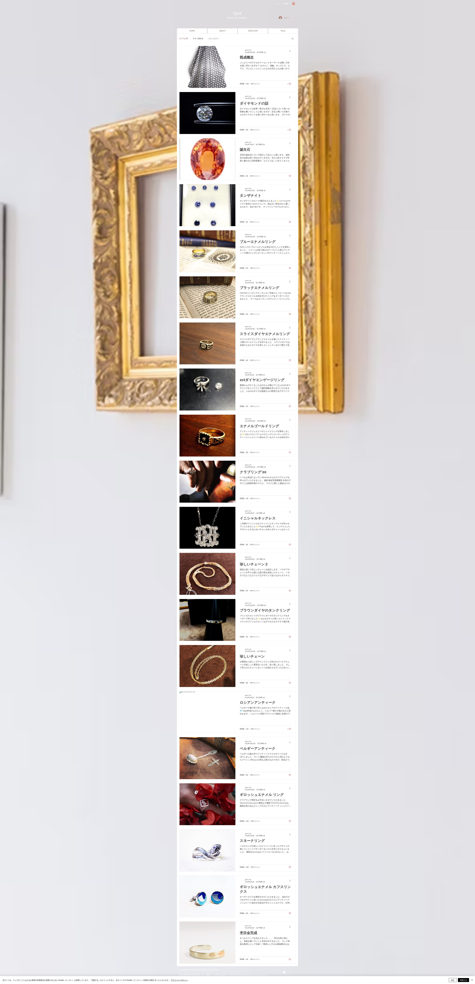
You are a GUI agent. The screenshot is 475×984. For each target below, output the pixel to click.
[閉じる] (472, 980)
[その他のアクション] (290, 51)
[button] (293, 3)
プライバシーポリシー (179, 980)
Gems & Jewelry (237, 17)
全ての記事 (183, 38)
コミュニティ (213, 38)
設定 (452, 980)
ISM (237, 13)
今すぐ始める (198, 38)
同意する (463, 980)
